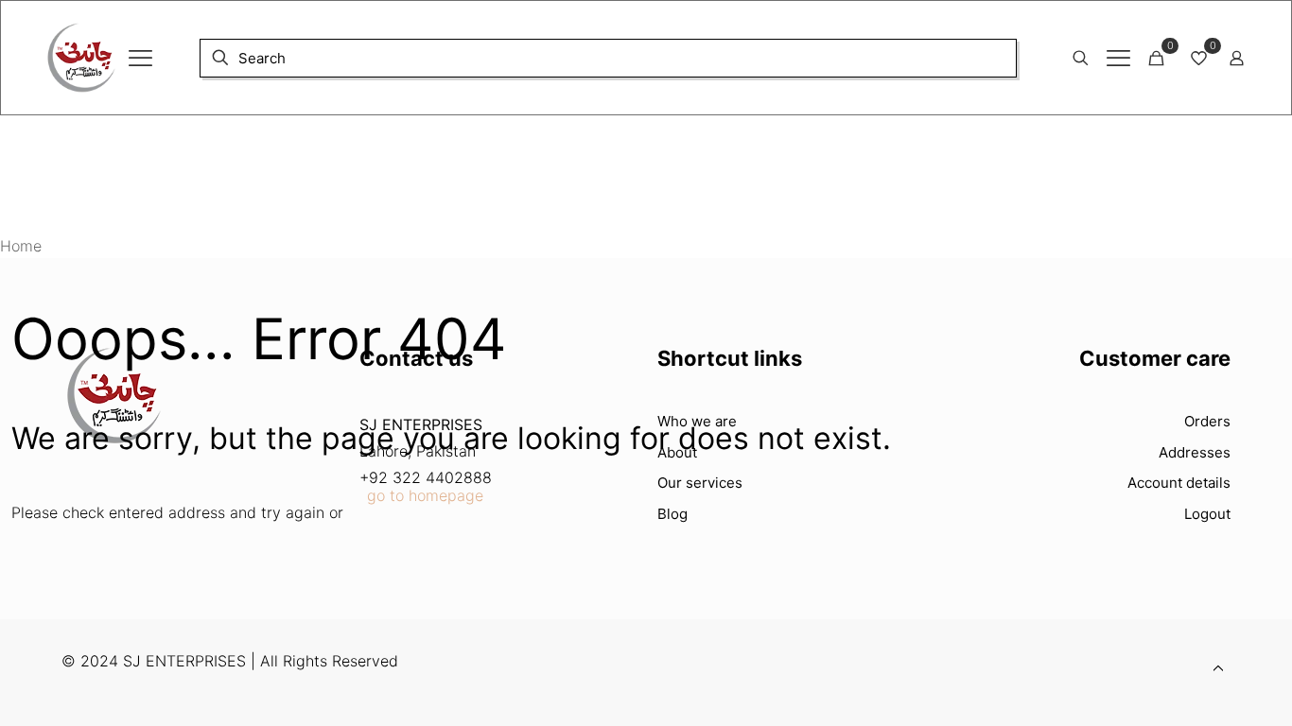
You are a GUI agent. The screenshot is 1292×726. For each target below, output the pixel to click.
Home (21, 245)
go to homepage (425, 495)
